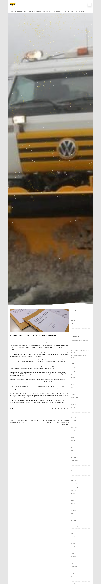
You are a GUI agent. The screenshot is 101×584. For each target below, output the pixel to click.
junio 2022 (73, 407)
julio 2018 (73, 533)
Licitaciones (56, 11)
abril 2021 (73, 440)
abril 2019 (73, 503)
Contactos (82, 11)
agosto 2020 (73, 463)
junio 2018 (73, 536)
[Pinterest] (58, 408)
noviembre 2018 (74, 520)
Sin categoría (74, 330)
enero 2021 (73, 450)
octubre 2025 (73, 367)
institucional (47, 11)
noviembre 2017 (74, 560)
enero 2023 (73, 394)
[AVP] (12, 7)
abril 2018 (73, 543)
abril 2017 (73, 583)
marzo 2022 (73, 417)
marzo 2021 (73, 443)
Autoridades (18, 11)
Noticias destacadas (75, 326)
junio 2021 (73, 434)
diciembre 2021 (74, 427)
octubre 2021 (73, 430)
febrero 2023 (73, 390)
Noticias (27, 339)
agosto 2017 (73, 569)
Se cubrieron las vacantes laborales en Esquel (80, 347)
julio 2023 (73, 377)
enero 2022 (73, 424)
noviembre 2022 (74, 397)
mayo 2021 (73, 437)
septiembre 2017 (74, 566)
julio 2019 (73, 493)
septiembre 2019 (74, 487)
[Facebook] (52, 408)
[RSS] (64, 408)
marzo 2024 (73, 374)
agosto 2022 (73, 404)
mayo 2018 (73, 540)
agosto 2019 (73, 490)
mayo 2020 (73, 467)
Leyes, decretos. (74, 320)
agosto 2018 (73, 530)
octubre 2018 (73, 523)
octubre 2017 (73, 563)
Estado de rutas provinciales (32, 11)
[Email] (67, 408)
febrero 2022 (73, 420)
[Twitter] (55, 408)
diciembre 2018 (74, 516)
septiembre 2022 (74, 400)
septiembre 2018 (74, 526)
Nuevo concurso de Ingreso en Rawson (79, 343)
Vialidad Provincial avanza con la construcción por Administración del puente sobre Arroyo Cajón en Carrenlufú (56, 422)
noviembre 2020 (74, 457)
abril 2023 (73, 384)
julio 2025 (73, 371)
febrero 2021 (73, 447)
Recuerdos (74, 11)
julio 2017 (73, 573)
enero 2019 (73, 513)
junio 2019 (73, 497)
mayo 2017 (73, 579)
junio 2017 (73, 576)
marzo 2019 (73, 506)
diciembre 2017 (74, 556)
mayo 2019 (73, 500)
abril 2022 (73, 414)
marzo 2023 (73, 387)
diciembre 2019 (74, 480)
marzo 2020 (73, 470)
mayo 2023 (73, 381)
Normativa (66, 11)
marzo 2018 (73, 546)
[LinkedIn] (61, 408)
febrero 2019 (73, 510)
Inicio (11, 11)
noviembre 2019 (74, 483)
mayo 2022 (73, 410)
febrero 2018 (73, 550)
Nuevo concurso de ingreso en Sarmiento (79, 340)
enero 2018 (73, 553)
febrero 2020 (73, 473)
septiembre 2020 (74, 460)
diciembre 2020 (74, 453)
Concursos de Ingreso (75, 316)
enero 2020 (73, 477)
